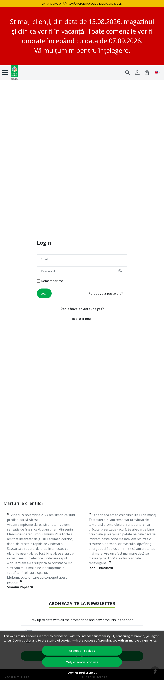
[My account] (137, 72)
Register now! (82, 319)
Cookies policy (22, 640)
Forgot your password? (106, 293)
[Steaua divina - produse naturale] (25, 72)
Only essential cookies (82, 662)
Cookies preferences (82, 672)
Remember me (52, 281)
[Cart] (146, 72)
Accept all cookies (82, 651)
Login (44, 293)
